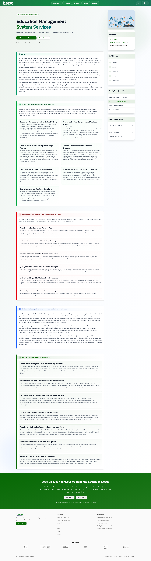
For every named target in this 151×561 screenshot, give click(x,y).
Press (58, 531)
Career (86, 3)
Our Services (80, 497)
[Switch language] (145, 3)
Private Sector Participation (105, 528)
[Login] (138, 3)
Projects (67, 3)
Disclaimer (126, 556)
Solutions (116, 39)
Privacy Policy (108, 556)
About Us (59, 523)
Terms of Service (118, 556)
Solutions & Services (63, 517)
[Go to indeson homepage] (8, 3)
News (58, 528)
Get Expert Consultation (25, 38)
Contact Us (68, 497)
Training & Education (103, 520)
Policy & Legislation (102, 523)
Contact (94, 3)
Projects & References (63, 520)
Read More (42, 38)
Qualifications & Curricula (104, 517)
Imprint (133, 556)
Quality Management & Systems (118, 42)
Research (77, 3)
